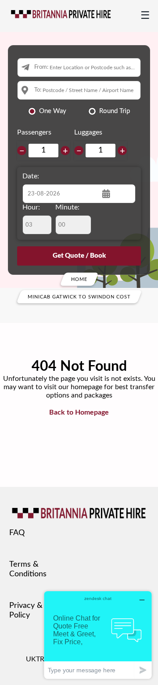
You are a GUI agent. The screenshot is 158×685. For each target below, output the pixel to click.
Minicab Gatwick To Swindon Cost (79, 296)
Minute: (67, 207)
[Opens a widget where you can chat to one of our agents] (98, 635)
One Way (52, 111)
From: (41, 67)
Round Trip (114, 111)
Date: (30, 176)
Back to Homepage (79, 412)
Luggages (88, 132)
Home (79, 279)
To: (37, 90)
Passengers (34, 132)
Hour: (31, 207)
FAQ (17, 533)
